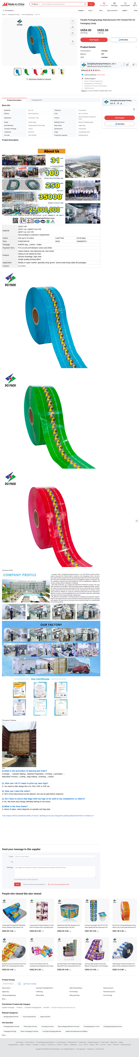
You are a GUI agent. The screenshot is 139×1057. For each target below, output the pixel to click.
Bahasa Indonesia (126, 1044)
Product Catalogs (30, 984)
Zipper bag (5, 992)
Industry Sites (82, 1042)
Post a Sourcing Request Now (58, 884)
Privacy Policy (100, 1049)
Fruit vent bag (107, 995)
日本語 (92, 1044)
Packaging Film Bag (10, 1031)
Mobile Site (114, 1042)
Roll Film (37, 14)
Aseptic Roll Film (45, 1017)
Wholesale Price (72, 1042)
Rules (135, 10)
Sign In (83, 91)
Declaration (90, 1049)
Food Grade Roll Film (29, 1017)
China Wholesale (61, 1042)
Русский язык (51, 1044)
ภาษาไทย (102, 1044)
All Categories (9, 10)
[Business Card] (134, 109)
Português (35, 1044)
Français (43, 1044)
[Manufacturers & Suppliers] (13, 4)
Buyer (90, 10)
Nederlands (73, 1044)
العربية (80, 1044)
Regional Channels (93, 1042)
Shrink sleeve (40, 995)
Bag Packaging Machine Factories (68, 1026)
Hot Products (19, 1042)
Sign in (135, 5)
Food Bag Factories (47, 1026)
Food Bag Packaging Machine (51, 1031)
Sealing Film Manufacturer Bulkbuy (77, 1031)
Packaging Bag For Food (91, 1026)
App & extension (112, 10)
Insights (121, 1042)
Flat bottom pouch (109, 992)
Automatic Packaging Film (44, 988)
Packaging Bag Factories (11, 1026)
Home (3, 14)
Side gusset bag (74, 995)
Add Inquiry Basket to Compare (40, 79)
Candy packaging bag (9, 995)
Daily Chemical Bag (76, 988)
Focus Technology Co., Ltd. (56, 1049)
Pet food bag (74, 992)
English (22, 1044)
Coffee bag (39, 992)
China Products (29, 1042)
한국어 (86, 1044)
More (4, 1035)
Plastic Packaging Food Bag (29, 1031)
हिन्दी (97, 1044)
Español (28, 1044)
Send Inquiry (94, 40)
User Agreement (81, 1049)
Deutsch (66, 1044)
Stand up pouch (108, 988)
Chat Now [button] (124, 40)
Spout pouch (6, 988)
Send (17, 884)
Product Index (104, 1042)
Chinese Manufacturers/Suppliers (45, 1042)
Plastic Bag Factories (30, 1026)
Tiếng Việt (116, 1044)
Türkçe (109, 1044)
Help (100, 10)
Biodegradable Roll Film (11, 1017)
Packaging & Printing (13, 14)
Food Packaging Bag (27, 14)
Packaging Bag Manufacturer (112, 1026)
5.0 (111, 103)
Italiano (59, 1044)
